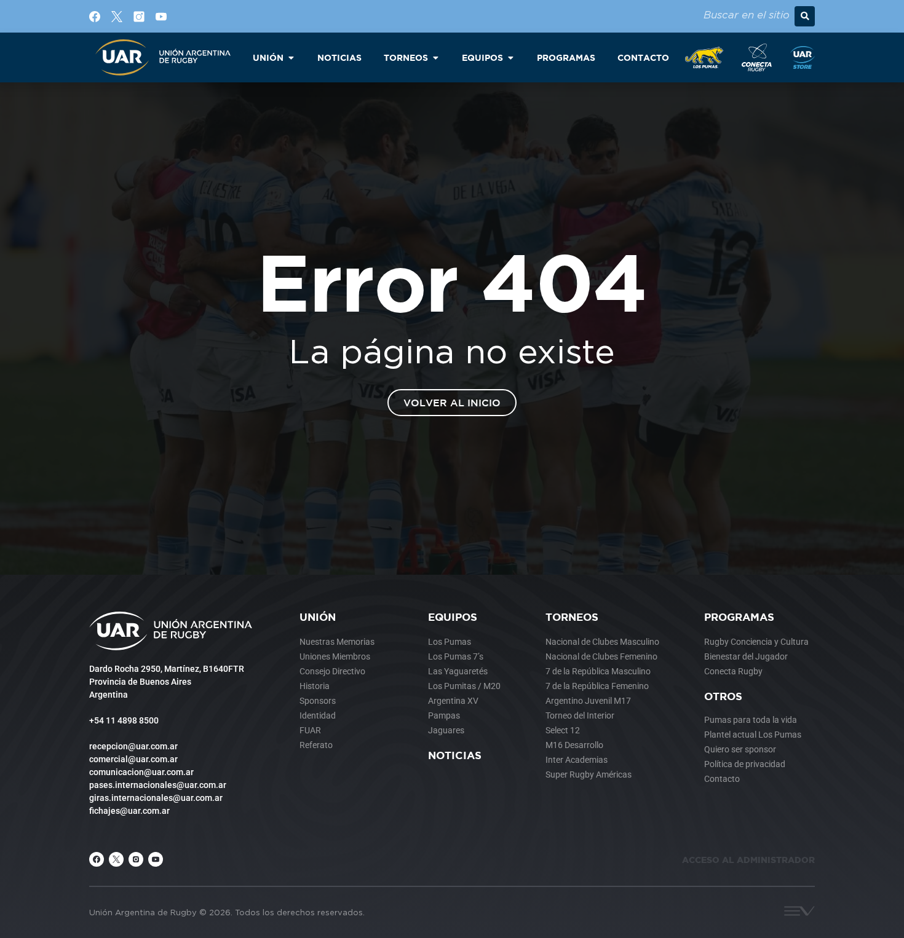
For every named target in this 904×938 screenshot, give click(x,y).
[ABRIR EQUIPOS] (510, 57)
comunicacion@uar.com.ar (141, 772)
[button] (805, 16)
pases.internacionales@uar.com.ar (157, 785)
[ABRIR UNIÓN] (291, 57)
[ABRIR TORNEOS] (435, 57)
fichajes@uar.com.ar (129, 811)
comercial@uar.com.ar (133, 759)
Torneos (571, 617)
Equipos (452, 617)
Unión (317, 617)
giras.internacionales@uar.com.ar (156, 798)
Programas (739, 617)
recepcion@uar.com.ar (133, 746)
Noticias (455, 755)
